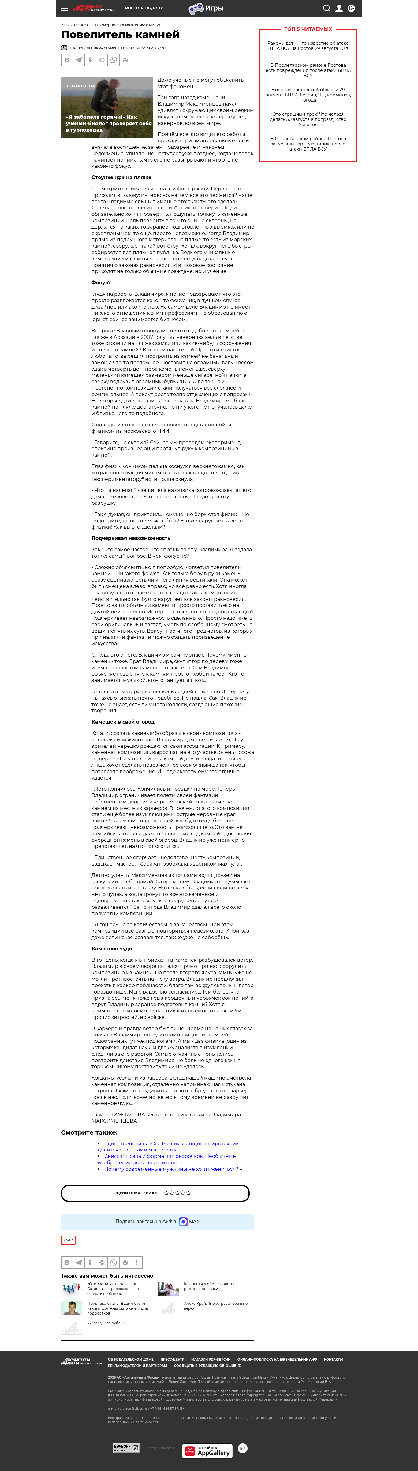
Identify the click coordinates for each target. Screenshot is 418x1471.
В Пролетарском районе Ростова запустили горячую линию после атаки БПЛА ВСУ (308, 144)
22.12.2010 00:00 (75, 25)
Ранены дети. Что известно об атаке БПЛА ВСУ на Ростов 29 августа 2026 (308, 46)
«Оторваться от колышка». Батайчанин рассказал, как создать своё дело (113, 1289)
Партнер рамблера (160, 1448)
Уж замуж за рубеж (105, 1323)
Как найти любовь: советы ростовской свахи (209, 1286)
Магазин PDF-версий (210, 1359)
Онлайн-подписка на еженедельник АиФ (277, 1359)
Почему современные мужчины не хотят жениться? (171, 1169)
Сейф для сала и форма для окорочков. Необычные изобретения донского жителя (167, 1159)
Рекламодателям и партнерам (137, 1366)
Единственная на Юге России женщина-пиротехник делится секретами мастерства (168, 1147)
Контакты (333, 1359)
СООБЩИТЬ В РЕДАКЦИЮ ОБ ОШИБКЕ (207, 1366)
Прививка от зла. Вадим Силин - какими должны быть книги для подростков (118, 1308)
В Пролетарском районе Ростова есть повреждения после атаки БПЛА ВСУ (308, 70)
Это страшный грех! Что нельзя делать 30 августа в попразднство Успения (308, 119)
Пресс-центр (172, 1359)
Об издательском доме (131, 1359)
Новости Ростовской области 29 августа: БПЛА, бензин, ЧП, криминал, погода (308, 95)
